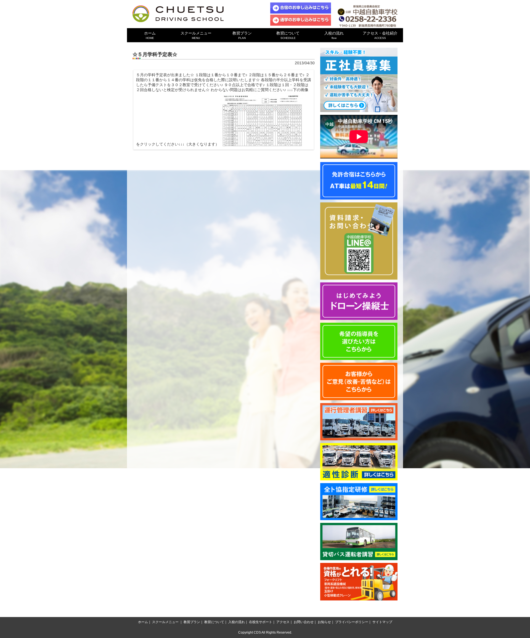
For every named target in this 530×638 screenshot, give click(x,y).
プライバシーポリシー (351, 622)
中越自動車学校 (178, 14)
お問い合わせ (304, 622)
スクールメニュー (196, 35)
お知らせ (324, 622)
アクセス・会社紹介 (380, 35)
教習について (288, 35)
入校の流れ (334, 35)
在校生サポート (260, 622)
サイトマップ (382, 622)
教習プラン (242, 35)
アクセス (283, 622)
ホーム (150, 35)
